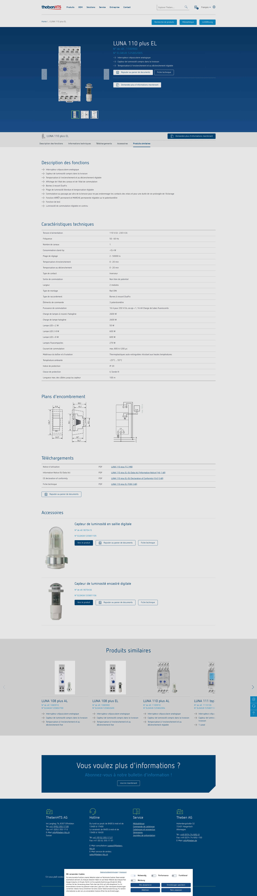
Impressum (123, 872)
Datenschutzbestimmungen (109, 872)
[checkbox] (133, 875)
